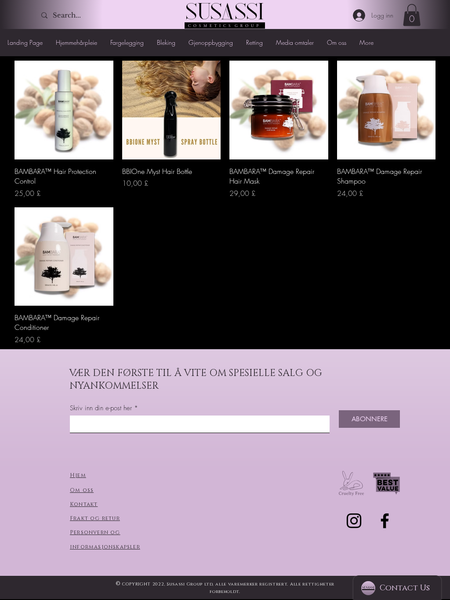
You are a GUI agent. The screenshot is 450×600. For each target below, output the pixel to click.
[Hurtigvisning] (64, 110)
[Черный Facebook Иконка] (385, 521)
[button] (412, 15)
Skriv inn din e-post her (101, 408)
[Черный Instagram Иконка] (354, 521)
